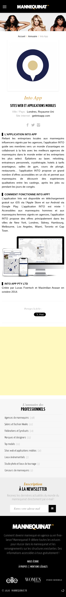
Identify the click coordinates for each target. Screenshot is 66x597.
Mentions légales (39, 566)
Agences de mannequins (20, 417)
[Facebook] (27, 125)
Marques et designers (18, 437)
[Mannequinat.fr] (33, 6)
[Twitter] (33, 125)
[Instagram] (38, 125)
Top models (12, 444)
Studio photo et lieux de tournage (22, 463)
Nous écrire (33, 561)
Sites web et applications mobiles (33, 106)
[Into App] (33, 65)
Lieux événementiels (17, 457)
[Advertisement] (33, 361)
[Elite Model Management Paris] (12, 580)
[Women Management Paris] (33, 580)
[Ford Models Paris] (54, 580)
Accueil (21, 36)
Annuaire (32, 36)
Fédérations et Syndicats (19, 431)
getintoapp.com (41, 115)
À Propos (23, 566)
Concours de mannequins (19, 470)
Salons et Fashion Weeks (19, 424)
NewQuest (62, 590)
